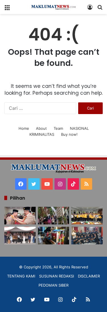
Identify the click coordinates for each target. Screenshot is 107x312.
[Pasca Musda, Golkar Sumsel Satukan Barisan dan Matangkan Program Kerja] (87, 215)
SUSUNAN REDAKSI (56, 276)
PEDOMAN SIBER (53, 285)
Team (58, 128)
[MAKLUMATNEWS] (53, 7)
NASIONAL (79, 128)
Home (24, 128)
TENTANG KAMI (21, 276)
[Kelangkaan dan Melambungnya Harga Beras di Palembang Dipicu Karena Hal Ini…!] (53, 235)
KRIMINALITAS (41, 134)
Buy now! (69, 134)
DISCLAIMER (89, 276)
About (41, 128)
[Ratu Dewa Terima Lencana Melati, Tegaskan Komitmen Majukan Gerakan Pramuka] (20, 215)
